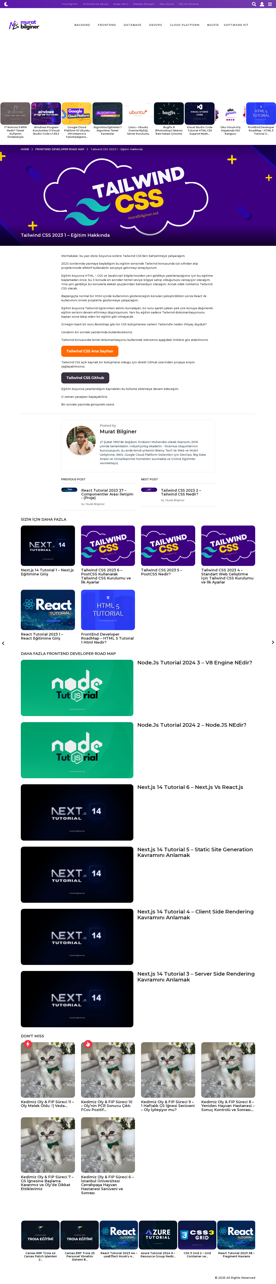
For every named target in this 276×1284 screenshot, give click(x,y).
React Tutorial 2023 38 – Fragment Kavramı (236, 1254)
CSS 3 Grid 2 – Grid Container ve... (197, 1254)
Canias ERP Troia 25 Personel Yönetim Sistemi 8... (80, 1256)
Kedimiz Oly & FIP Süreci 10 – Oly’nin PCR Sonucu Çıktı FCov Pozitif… (106, 1106)
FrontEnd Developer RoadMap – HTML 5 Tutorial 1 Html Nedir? (107, 638)
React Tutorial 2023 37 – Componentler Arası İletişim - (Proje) (107, 494)
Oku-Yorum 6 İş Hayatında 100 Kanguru (230, 130)
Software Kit (236, 24)
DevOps (155, 24)
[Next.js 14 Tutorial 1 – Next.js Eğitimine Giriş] (48, 546)
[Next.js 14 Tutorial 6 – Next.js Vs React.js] (77, 812)
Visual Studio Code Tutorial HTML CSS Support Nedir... (199, 130)
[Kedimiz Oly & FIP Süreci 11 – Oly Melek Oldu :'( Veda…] (48, 1070)
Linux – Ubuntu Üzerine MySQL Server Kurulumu (138, 130)
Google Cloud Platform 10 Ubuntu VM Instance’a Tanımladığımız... (77, 132)
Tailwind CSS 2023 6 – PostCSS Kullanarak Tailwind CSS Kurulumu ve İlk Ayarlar (106, 576)
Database (132, 24)
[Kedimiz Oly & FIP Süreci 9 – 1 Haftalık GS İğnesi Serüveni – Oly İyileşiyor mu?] (168, 1070)
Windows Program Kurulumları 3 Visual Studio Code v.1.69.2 (46, 130)
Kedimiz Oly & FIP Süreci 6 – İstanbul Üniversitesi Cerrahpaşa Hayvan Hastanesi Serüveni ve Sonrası (107, 1185)
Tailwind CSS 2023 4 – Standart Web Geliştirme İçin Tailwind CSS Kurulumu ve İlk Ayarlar (227, 576)
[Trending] (28, 1044)
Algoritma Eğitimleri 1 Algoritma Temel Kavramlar (107, 130)
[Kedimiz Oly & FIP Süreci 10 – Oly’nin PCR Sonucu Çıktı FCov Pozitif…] (108, 1070)
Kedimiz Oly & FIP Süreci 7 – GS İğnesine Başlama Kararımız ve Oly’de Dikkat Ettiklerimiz (47, 1183)
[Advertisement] (138, 72)
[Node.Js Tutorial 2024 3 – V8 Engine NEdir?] (77, 688)
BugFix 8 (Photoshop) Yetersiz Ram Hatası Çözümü (169, 130)
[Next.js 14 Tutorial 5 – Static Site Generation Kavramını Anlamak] (77, 875)
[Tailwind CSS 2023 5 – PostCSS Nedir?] (168, 546)
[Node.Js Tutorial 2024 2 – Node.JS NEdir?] (77, 750)
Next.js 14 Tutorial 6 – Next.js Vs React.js (190, 787)
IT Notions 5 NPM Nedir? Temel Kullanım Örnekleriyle (15, 132)
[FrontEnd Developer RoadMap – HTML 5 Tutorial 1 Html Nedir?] (108, 610)
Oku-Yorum (167, 4)
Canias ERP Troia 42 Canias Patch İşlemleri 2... (40, 1256)
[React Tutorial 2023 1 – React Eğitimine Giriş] (48, 610)
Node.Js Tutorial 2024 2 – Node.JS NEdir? (192, 725)
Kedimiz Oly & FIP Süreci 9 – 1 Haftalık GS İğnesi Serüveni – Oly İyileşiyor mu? (168, 1106)
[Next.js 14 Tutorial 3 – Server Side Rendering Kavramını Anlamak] (77, 999)
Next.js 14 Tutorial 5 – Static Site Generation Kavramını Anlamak (195, 852)
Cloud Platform (184, 24)
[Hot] (88, 1044)
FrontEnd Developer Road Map (81, 653)
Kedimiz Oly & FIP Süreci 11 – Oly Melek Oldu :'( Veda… (47, 1104)
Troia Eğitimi (70, 4)
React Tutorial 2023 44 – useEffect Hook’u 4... (119, 1254)
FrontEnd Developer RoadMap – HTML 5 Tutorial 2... (261, 130)
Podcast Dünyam (144, 4)
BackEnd (82, 24)
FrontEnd (107, 24)
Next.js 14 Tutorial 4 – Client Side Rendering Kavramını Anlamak (195, 914)
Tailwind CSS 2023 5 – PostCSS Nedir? (161, 572)
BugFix (213, 24)
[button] (6, 4)
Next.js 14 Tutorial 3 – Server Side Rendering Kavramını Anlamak (196, 977)
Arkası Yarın (120, 4)
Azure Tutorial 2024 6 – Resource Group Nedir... (158, 1254)
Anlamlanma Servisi (95, 4)
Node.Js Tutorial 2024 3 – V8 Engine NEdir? (194, 662)
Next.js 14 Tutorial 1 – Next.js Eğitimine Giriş (47, 572)
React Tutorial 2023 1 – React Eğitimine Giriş (42, 636)
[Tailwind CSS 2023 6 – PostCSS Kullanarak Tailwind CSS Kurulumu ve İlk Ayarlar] (108, 546)
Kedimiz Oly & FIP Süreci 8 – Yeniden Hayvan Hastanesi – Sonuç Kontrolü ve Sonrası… (228, 1106)
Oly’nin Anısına (189, 4)
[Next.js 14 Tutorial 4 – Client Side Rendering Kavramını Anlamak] (77, 937)
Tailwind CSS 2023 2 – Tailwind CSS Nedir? (181, 492)
